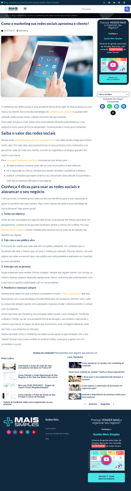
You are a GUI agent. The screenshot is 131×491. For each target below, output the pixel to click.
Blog (14, 15)
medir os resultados (71, 293)
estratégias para (23, 140)
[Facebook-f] (15, 432)
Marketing (22, 15)
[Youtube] (114, 3)
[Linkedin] (119, 3)
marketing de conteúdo (61, 112)
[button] (25, 8)
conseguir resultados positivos (22, 160)
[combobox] (102, 9)
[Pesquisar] (127, 9)
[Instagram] (104, 3)
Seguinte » (107, 404)
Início (7, 15)
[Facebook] (109, 3)
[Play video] (113, 65)
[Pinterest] (124, 3)
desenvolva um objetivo (13, 230)
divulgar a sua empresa (43, 140)
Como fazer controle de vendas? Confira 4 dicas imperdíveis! (96, 372)
